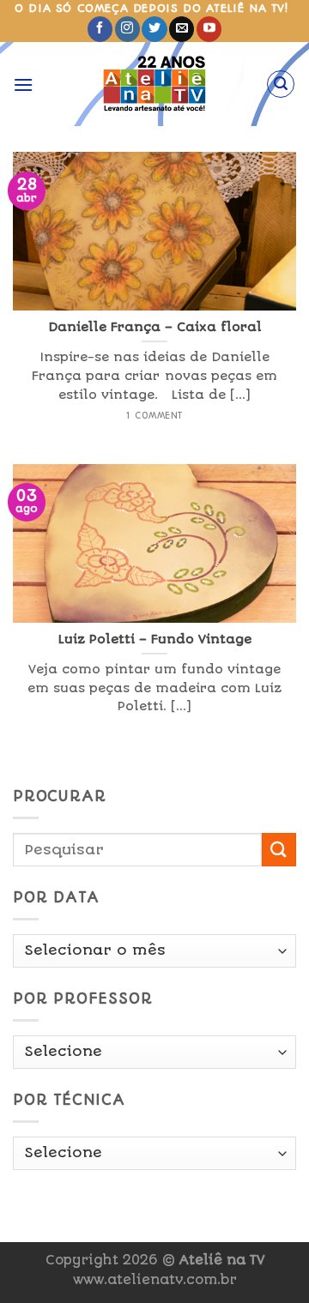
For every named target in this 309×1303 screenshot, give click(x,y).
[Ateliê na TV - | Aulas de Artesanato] (155, 84)
